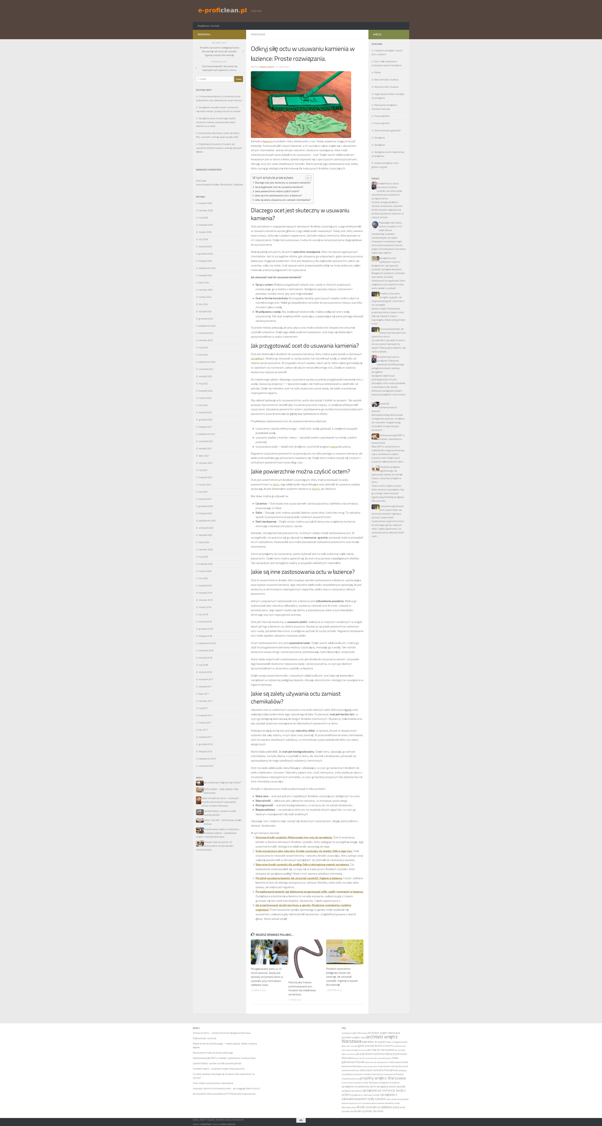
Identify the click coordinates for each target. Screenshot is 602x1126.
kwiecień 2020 (206, 564)
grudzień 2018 (206, 628)
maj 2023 (203, 347)
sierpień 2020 (205, 535)
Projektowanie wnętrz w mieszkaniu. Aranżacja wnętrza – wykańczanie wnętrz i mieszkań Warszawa (218, 833)
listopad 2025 (205, 261)
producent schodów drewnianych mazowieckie (374, 1074)
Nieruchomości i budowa (386, 79)
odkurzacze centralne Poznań (376, 1070)
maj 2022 (203, 383)
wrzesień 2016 (206, 766)
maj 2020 (203, 556)
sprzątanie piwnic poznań (391, 1086)
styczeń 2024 (205, 311)
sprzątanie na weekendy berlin (359, 1086)
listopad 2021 (205, 426)
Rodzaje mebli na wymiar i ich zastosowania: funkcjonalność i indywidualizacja (215, 846)
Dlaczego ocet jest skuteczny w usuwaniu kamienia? (283, 182)
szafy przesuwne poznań (397, 1099)
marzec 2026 (205, 232)
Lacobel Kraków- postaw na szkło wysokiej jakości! (217, 1063)
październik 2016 (207, 758)
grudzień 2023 (206, 318)
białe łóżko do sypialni (374, 1041)
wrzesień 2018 (206, 650)
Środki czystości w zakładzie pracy (378, 1107)
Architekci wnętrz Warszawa (384, 1032)
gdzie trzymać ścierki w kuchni (375, 1045)
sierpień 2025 (205, 275)
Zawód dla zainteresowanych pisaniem (384, 407)
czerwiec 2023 (206, 340)
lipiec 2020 (204, 542)
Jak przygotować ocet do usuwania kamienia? (279, 187)
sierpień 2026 (205, 203)
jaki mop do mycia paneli (380, 1049)
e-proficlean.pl (266, 67)
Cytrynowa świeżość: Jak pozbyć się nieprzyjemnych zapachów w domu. (389, 333)
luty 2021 (203, 491)
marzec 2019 (205, 607)
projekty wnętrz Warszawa (383, 1078)
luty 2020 (203, 578)
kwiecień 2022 (206, 390)
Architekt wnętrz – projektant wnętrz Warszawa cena (218, 1068)
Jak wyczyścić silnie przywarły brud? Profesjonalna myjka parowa (224, 1093)
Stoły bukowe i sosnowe (204, 1038)
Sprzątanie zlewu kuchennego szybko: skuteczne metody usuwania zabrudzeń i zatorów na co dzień (216, 122)
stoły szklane (376, 1099)
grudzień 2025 (206, 253)
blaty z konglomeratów (397, 1042)
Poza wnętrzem (382, 116)
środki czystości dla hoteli (368, 1111)
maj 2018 (203, 665)
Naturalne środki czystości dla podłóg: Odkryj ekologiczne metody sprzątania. (302, 864)
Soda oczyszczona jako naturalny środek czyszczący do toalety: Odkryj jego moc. (304, 851)
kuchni (316, 489)
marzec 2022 (205, 398)
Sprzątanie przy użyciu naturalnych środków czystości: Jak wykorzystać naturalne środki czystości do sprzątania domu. (387, 191)
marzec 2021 (205, 484)
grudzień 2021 (206, 419)
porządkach (257, 358)
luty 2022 (203, 405)
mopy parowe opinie (369, 1066)
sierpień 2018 (205, 657)
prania (334, 446)
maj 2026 (203, 217)
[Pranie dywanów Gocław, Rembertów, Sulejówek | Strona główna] (223, 10)
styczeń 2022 (205, 412)
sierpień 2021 (205, 448)
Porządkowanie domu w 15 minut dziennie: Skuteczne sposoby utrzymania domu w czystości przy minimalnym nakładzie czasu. (267, 976)
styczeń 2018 (205, 672)
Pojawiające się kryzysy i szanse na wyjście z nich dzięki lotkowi (390, 226)
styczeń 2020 (205, 585)
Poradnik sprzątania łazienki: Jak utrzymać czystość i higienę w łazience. (299, 878)
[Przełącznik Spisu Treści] (307, 178)
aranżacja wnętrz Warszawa (355, 1033)
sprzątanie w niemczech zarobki (365, 1095)
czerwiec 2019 (206, 600)
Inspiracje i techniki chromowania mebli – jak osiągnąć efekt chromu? (226, 1088)
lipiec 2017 (204, 693)
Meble (377, 72)
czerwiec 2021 (206, 463)
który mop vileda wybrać (382, 1058)
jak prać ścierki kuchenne (370, 1053)
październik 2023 (207, 325)
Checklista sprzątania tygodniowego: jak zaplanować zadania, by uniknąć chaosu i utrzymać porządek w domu (387, 474)
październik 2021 (207, 434)
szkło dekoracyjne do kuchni (352, 1103)
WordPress (206, 1124)
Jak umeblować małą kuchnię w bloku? (222, 782)
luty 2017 (203, 729)
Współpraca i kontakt (208, 25)
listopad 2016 (205, 751)
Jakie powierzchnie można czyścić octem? (277, 191)
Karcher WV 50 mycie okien (363, 1058)
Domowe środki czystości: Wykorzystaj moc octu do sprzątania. (294, 837)
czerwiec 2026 (206, 210)
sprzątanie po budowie (352, 1090)
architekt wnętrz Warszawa (370, 1039)
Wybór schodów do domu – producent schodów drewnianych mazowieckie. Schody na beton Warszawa (220, 802)
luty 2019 (203, 614)
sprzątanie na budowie (389, 1082)
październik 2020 (207, 520)
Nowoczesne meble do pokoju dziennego (213, 1052)
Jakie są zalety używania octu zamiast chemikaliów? (283, 199)
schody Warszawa (370, 1082)
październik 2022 (207, 362)
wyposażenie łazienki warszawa (373, 1103)
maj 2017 (203, 708)
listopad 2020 (205, 513)
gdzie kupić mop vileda (350, 1046)
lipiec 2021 (204, 455)
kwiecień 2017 (206, 715)
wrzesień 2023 (206, 333)
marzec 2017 (205, 722)
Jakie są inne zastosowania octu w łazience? (278, 195)
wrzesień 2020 (206, 527)
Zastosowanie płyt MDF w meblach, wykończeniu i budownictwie (388, 439)
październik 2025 (207, 268)
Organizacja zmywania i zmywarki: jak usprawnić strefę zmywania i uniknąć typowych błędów (219, 148)
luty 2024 (203, 304)
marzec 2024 (205, 297)
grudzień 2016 (206, 744)
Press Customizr (228, 1124)
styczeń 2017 (205, 737)
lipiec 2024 (204, 282)
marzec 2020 (205, 571)
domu (276, 484)
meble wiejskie (395, 1062)
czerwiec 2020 (206, 549)
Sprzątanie (258, 34)
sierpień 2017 (205, 686)
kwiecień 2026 (206, 224)
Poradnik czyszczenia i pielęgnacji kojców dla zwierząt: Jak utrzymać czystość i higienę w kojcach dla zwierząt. (342, 976)
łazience (268, 141)
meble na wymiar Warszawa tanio (376, 1062)
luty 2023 (203, 354)
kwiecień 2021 (206, 477)
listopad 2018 (205, 636)
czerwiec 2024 (206, 289)
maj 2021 (203, 470)
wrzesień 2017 (206, 679)
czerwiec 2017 (206, 701)
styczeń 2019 (205, 621)
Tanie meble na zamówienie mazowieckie (213, 1083)
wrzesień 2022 (206, 369)
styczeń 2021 (205, 499)
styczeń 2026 (205, 246)
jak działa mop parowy (359, 1050)
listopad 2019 (205, 592)
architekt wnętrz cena (354, 1037)
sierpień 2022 (205, 376)
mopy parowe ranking (387, 1066)
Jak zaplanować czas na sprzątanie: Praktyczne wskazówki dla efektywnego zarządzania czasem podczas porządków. (388, 364)
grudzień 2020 (206, 506)
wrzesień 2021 (206, 441)
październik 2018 (207, 643)
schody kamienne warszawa (352, 1083)
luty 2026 (203, 239)
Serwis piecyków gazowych (387, 130)
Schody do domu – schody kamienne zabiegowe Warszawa (221, 1033)
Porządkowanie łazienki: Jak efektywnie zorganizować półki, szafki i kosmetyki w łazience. (309, 891)
